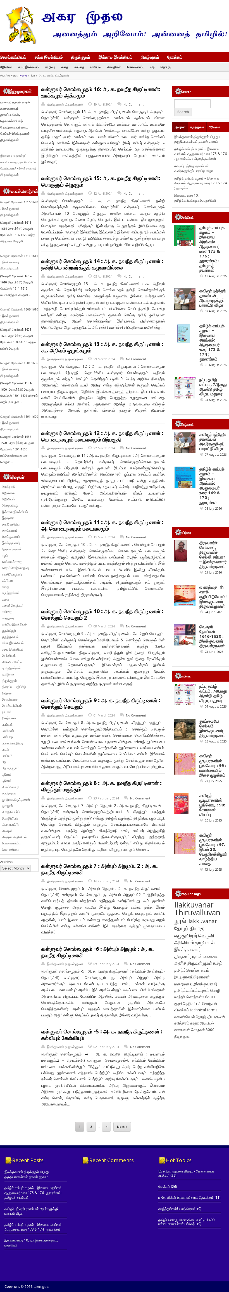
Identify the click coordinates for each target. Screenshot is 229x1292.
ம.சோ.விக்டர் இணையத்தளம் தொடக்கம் (186, 1197)
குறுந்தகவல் (10, 636)
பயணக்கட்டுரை (12, 743)
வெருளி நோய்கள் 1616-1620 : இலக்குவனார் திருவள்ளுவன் (19, 208)
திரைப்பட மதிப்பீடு (14, 686)
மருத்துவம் (9, 793)
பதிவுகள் (179, 127)
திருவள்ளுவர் (199, 963)
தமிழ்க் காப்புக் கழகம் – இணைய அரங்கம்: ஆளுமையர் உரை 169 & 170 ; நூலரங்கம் (212, 486)
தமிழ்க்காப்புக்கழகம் (191, 990)
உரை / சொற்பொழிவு (15, 567)
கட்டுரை (50, 67)
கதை (64, 67)
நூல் (180, 920)
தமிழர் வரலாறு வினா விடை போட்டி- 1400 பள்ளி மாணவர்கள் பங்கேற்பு (186, 1221)
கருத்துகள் (197, 127)
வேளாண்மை (10, 849)
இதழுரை (8, 517)
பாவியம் (95, 67)
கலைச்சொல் (184, 1016)
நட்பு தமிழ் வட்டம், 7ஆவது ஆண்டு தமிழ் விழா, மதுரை (213, 386)
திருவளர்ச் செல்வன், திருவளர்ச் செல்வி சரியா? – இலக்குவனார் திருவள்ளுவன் (213, 554)
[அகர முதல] (114, 42)
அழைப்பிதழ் (10, 505)
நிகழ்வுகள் (150, 57)
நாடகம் (6, 712)
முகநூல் (7, 805)
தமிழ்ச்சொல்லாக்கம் (191, 970)
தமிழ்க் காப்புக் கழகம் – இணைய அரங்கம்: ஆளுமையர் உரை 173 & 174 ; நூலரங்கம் (200, 183)
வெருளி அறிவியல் (14, 837)
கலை (5, 599)
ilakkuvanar (202, 921)
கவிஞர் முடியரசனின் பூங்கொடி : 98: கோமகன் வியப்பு (212, 805)
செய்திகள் (114, 67)
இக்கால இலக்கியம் (115, 57)
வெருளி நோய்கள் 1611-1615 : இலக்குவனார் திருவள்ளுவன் (19, 262)
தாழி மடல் (204, 942)
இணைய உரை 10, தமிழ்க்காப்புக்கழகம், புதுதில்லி (195, 197)
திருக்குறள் (80, 57)
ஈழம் (5, 555)
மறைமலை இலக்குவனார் (196, 984)
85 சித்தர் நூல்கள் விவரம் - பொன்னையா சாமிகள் (186, 1173)
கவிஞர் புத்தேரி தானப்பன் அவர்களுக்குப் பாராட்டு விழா (193, 168)
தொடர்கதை (10, 699)
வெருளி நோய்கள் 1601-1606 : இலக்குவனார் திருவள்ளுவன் (19, 369)
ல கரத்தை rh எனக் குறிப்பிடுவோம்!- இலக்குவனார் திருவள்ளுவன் (213, 596)
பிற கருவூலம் (10, 768)
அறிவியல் (6, 67)
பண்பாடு (7, 736)
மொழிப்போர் (10, 818)
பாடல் (5, 749)
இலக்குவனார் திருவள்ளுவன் (65, 104)
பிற (152, 67)
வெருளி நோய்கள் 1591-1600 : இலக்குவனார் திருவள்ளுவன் (19, 423)
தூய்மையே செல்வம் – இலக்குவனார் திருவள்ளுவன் (212, 728)
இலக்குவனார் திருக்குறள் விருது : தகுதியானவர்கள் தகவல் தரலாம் (197, 139)
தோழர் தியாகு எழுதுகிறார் (189, 931)
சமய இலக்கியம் (28, 67)
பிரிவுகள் (214, 127)
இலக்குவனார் (11, 536)
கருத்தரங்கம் (11, 593)
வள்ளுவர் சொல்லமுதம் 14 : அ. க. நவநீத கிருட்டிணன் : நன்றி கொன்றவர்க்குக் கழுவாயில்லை (102, 264)
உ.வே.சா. (209, 996)
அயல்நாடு (8, 486)
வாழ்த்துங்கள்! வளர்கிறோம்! (177, 1208)
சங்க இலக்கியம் (49, 57)
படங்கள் (7, 724)
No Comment (133, 104)
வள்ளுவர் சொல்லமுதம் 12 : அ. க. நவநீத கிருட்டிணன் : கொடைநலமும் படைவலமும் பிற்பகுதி (102, 436)
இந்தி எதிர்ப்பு (11, 524)
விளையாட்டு (10, 824)
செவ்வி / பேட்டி (12, 662)
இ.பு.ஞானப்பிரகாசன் (192, 977)
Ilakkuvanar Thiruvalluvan (197, 909)
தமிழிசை (8, 674)
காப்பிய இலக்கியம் (14, 624)
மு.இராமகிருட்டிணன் (16, 799)
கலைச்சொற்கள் (12, 605)
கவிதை (79, 67)
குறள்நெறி (9, 630)
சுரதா (194, 1023)
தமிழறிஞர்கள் (11, 668)
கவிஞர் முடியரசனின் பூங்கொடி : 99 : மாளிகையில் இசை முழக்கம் (212, 765)
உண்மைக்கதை (12, 561)
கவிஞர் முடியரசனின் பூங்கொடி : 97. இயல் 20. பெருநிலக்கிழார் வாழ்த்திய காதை (213, 849)
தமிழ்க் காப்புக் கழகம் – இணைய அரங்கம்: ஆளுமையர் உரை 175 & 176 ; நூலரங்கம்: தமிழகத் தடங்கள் (200, 154)
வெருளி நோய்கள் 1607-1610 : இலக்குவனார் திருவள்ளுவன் (19, 316)
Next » (122, 1126)
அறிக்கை (8, 493)
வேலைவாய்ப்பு (135, 67)
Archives (6, 861)
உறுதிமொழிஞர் (12, 574)
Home (23, 75)
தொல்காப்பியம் (13, 57)
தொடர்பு (166, 67)
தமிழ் (217, 963)
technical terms (204, 1009)
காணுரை (8, 618)
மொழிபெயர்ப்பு (11, 811)
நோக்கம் (174, 57)
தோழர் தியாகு (207, 1016)
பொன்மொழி (10, 787)
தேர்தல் (6, 693)
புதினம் (6, 774)
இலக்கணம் (10, 530)
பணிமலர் (8, 730)
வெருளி (7, 830)
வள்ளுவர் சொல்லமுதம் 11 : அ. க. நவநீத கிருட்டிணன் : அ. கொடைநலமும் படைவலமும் (102, 525)
